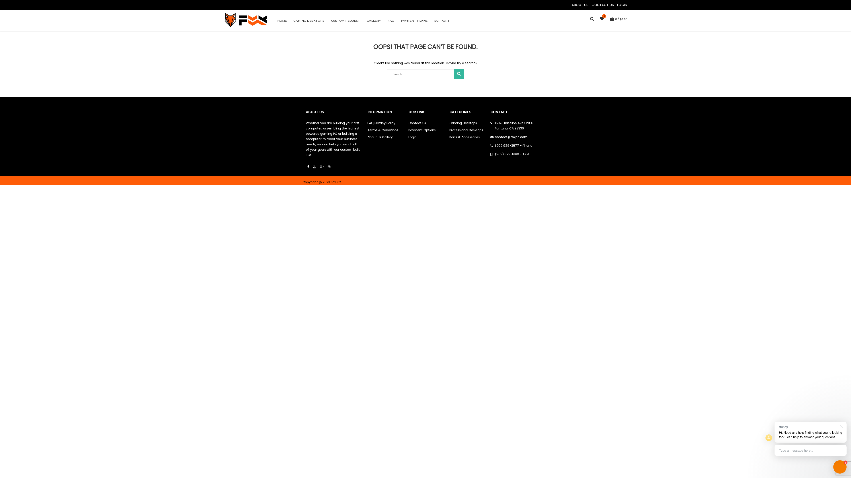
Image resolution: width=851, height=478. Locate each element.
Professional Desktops (466, 130)
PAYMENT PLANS (414, 20)
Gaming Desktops (308, 20)
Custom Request (345, 20)
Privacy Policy (385, 123)
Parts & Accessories (464, 137)
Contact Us (603, 4)
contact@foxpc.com (511, 137)
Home (282, 20)
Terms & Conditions (382, 130)
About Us (580, 4)
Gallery (374, 20)
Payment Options (422, 130)
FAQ (391, 20)
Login (622, 4)
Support (442, 20)
